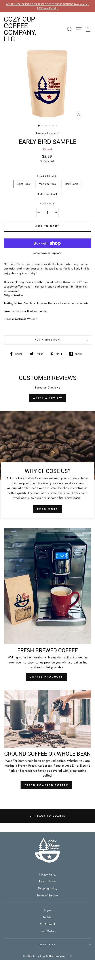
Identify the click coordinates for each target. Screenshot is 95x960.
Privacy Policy (47, 874)
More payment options (47, 253)
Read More (47, 509)
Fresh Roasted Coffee (46, 785)
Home (40, 133)
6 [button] (57, 126)
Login (47, 910)
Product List (47, 176)
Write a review (47, 398)
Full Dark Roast (47, 194)
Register (47, 917)
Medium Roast (48, 184)
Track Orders (47, 931)
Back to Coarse (50, 816)
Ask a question (47, 339)
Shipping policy (47, 888)
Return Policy (47, 881)
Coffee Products (46, 676)
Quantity (47, 203)
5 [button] (53, 126)
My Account (47, 924)
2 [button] (43, 126)
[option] (47, 6)
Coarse (51, 133)
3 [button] (46, 126)
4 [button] (50, 126)
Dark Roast (71, 184)
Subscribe (47, 944)
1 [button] (39, 126)
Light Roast (23, 184)
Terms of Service (47, 895)
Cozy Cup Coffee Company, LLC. (20, 29)
